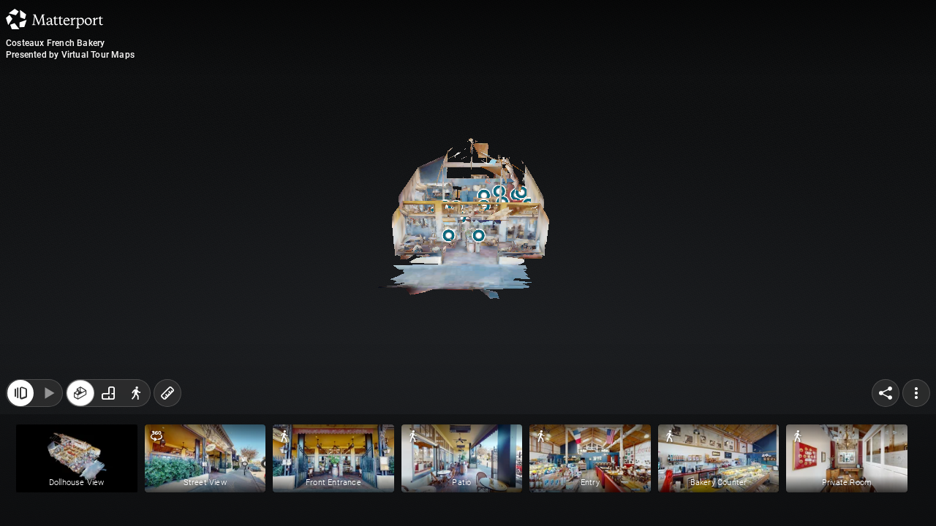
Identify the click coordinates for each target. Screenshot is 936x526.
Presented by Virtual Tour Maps (70, 55)
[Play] (48, 393)
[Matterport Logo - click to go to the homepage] (54, 19)
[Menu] (916, 393)
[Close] (20, 393)
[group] (108, 393)
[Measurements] (167, 393)
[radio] (80, 393)
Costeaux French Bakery (55, 43)
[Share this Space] (885, 393)
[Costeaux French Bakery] (468, 263)
